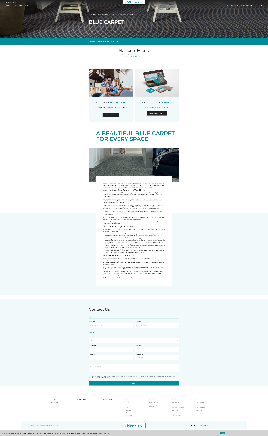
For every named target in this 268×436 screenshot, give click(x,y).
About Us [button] (27, 5)
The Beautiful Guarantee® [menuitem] (178, 407)
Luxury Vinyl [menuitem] (129, 402)
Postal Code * (92, 354)
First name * (92, 321)
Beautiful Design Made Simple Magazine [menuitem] (156, 405)
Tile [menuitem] (127, 412)
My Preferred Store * (140, 354)
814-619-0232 (79, 401)
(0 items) (261, 5)
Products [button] (9, 5)
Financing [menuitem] (128, 418)
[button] (256, 5)
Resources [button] (18, 5)
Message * (91, 362)
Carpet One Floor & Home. (41, 425)
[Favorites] (259, 5)
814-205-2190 (54, 402)
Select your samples (155, 113)
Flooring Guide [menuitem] (176, 405)
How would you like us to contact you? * (98, 336)
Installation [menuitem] (175, 412)
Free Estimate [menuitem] (129, 415)
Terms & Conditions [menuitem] (200, 407)
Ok (222, 433)
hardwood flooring (156, 217)
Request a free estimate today (127, 277)
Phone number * (93, 345)
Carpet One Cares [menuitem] (199, 402)
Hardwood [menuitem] (128, 405)
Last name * (138, 321)
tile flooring (117, 219)
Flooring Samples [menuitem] (153, 402)
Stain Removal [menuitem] (175, 399)
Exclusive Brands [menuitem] (176, 415)
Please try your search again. (134, 56)
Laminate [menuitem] (128, 410)
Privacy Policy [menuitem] (198, 410)
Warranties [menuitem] (175, 410)
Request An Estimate (247, 5)
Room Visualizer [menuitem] (153, 399)
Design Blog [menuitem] (152, 409)
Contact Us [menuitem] (198, 405)
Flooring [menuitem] (128, 399)
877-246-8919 (104, 401)
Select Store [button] (10, 2)
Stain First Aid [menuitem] (175, 402)
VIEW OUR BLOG (109, 115)
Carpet (105, 14)
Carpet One (92, 14)
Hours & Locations (232, 5)
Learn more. (107, 433)
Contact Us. (116, 41)
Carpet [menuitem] (128, 407)
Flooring (99, 14)
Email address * (138, 345)
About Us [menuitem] (197, 399)
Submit (134, 383)
